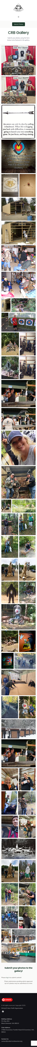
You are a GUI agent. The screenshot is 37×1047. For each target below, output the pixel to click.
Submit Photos (18, 24)
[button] (18, 60)
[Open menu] (18, 17)
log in (8, 977)
